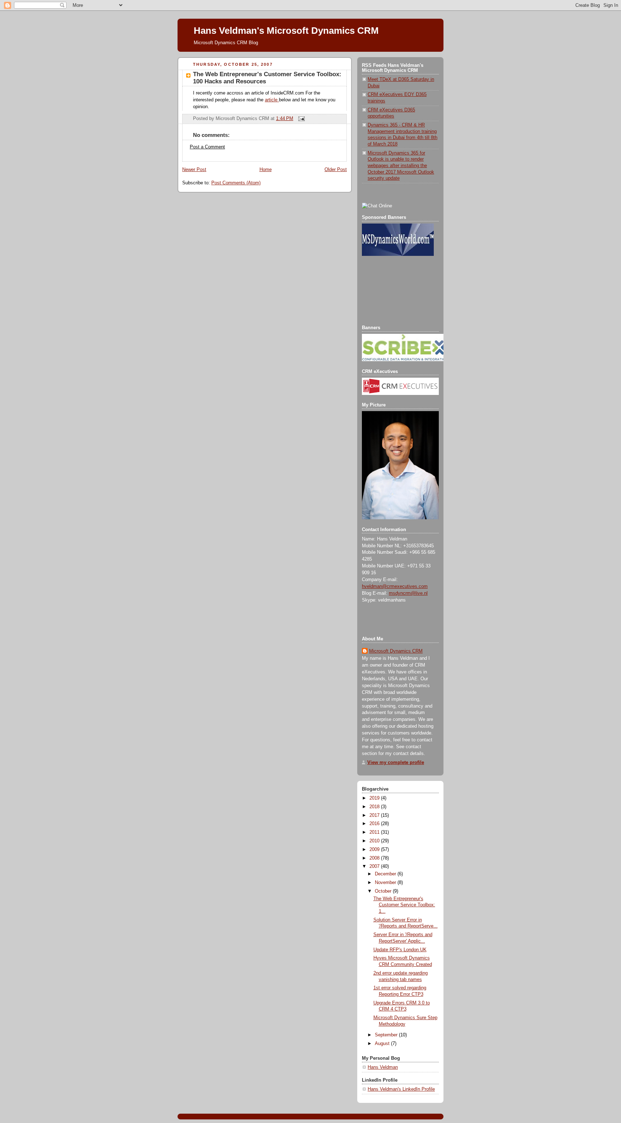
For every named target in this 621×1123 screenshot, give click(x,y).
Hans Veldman (383, 1067)
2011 (375, 832)
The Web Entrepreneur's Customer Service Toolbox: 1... (404, 905)
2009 (375, 849)
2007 (375, 866)
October (384, 891)
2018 (375, 806)
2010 (375, 840)
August (383, 1043)
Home (265, 169)
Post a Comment (207, 146)
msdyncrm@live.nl (408, 593)
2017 (375, 815)
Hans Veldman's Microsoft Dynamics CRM (286, 30)
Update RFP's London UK (400, 949)
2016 (375, 823)
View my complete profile (395, 762)
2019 (375, 798)
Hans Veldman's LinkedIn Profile (401, 1089)
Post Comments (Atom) (236, 182)
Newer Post (194, 169)
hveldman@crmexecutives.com (395, 586)
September (387, 1034)
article (272, 99)
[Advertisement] (394, 291)
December (386, 873)
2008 (375, 858)
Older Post (336, 169)
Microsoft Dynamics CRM (396, 651)
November (386, 882)
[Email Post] (300, 118)
